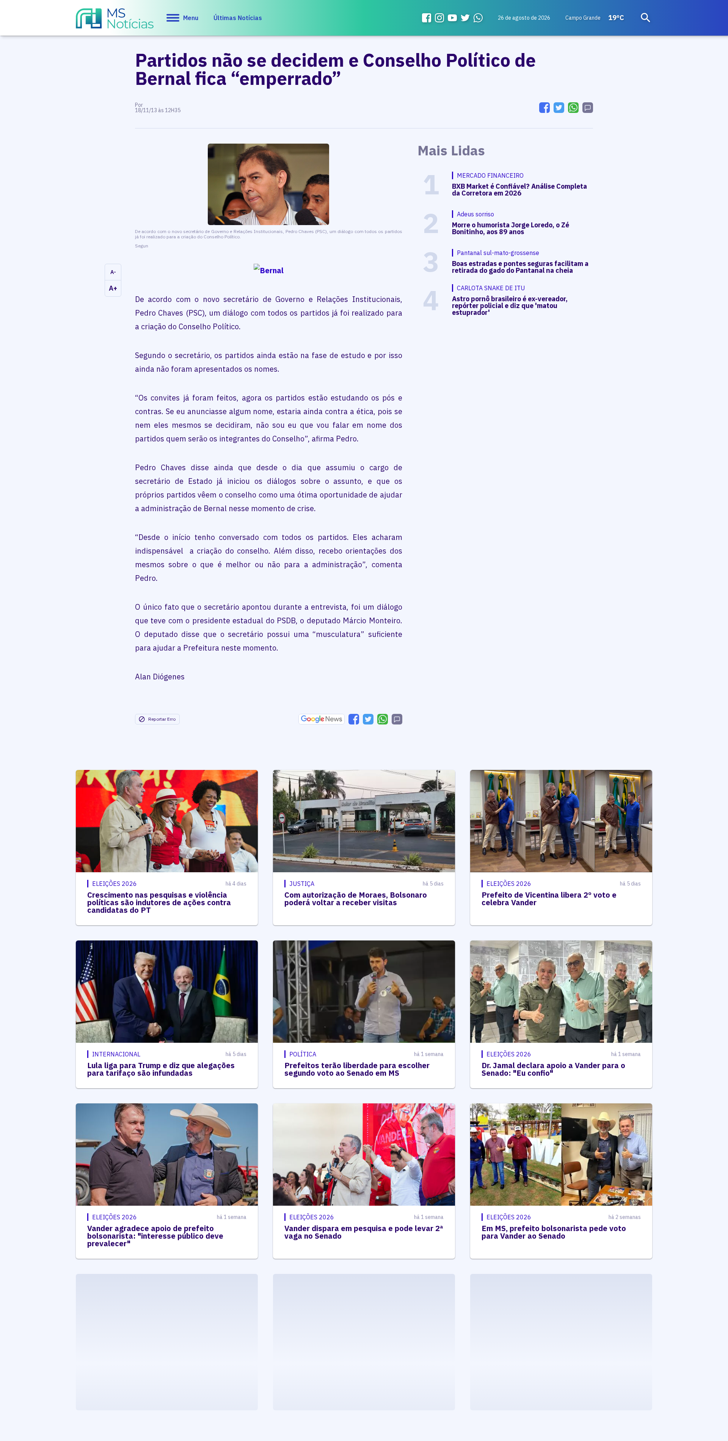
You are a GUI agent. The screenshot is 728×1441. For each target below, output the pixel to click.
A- (113, 272)
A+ (113, 288)
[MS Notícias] (115, 22)
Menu (190, 18)
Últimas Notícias (237, 18)
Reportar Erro (162, 719)
